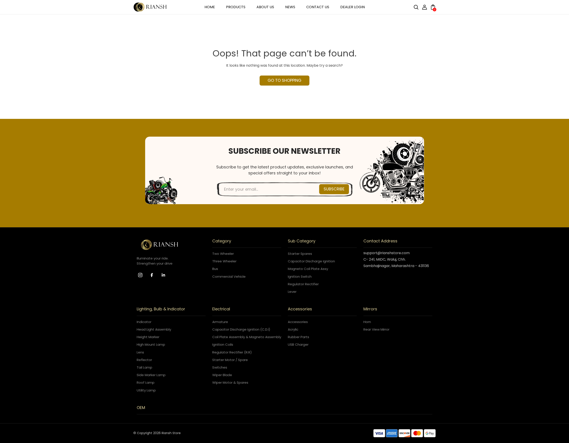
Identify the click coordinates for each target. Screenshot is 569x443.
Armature (220, 321)
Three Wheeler (224, 261)
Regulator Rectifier (303, 284)
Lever (292, 291)
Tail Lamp (144, 367)
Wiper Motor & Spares (230, 382)
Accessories (298, 321)
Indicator (144, 321)
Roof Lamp (145, 382)
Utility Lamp (146, 390)
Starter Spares (300, 253)
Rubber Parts (298, 337)
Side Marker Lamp (151, 375)
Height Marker (148, 337)
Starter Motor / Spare (230, 359)
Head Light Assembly (154, 329)
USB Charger (298, 344)
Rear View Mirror (376, 329)
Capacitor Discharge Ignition (311, 261)
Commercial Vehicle (229, 276)
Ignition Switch (300, 276)
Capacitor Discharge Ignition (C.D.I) (241, 329)
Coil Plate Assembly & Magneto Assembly (246, 337)
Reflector (144, 359)
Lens (140, 352)
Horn (367, 321)
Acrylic (293, 329)
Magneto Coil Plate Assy (308, 268)
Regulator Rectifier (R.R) (232, 352)
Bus (215, 268)
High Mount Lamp (151, 344)
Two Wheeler (223, 253)
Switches (219, 367)
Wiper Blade (222, 375)
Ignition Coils (222, 344)
